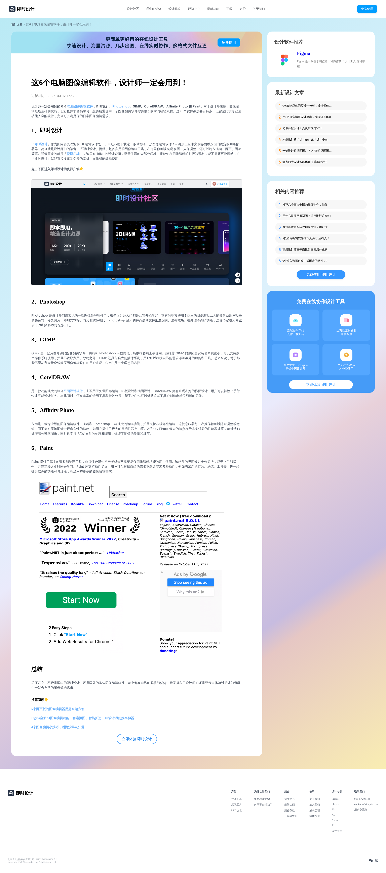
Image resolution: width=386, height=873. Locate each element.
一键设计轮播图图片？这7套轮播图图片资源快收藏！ (307, 150)
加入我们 (314, 804)
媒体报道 (314, 816)
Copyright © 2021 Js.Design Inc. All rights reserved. (32, 862)
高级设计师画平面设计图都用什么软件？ (307, 249)
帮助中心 (194, 8)
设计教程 (174, 8)
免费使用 (367, 8)
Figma (303, 53)
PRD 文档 (236, 810)
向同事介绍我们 (263, 804)
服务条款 (289, 810)
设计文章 (17, 24)
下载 (229, 8)
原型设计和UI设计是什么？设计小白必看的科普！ (307, 139)
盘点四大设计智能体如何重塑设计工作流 (307, 162)
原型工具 (236, 804)
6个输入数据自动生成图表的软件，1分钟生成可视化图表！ (307, 260)
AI (333, 825)
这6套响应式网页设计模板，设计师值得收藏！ (307, 105)
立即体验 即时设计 (137, 739)
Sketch (335, 804)
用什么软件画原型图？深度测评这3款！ (307, 215)
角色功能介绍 (262, 798)
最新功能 (213, 8)
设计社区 (133, 8)
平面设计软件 (73, 391)
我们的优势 (153, 8)
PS (333, 809)
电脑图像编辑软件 (80, 106)
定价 (243, 8)
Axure (335, 820)
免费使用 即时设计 (321, 275)
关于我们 (259, 8)
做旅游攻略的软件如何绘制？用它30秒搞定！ (307, 227)
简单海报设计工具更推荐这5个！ (302, 128)
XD (333, 814)
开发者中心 (290, 816)
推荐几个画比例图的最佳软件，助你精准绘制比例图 (307, 204)
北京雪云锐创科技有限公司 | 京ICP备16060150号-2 (33, 859)
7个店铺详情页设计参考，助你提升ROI (306, 117)
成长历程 (314, 810)
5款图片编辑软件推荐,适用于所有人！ (306, 238)
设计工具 (236, 798)
